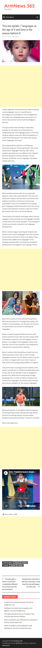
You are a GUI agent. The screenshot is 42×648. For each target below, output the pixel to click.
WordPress (19, 643)
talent (24, 562)
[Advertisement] (21, 86)
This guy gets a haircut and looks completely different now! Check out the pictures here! (10, 584)
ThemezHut (5, 645)
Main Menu (10, 17)
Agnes (17, 36)
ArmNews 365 (19, 6)
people (17, 562)
